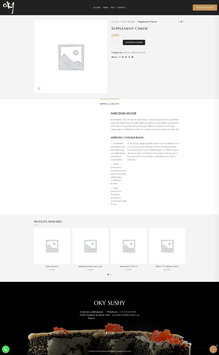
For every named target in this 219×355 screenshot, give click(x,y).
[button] (6, 349)
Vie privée (127, 351)
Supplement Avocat (129, 266)
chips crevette (51, 266)
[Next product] (183, 21)
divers (127, 52)
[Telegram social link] (132, 57)
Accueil (115, 21)
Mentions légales (108, 351)
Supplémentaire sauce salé (90, 266)
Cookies (119, 351)
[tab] (110, 103)
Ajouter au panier (134, 42)
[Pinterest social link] (126, 57)
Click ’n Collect (205, 7)
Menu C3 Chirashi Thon (167, 266)
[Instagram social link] (112, 332)
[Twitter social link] (122, 57)
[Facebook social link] (119, 57)
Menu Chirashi (128, 21)
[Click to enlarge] (39, 88)
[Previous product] (178, 21)
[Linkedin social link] (129, 57)
